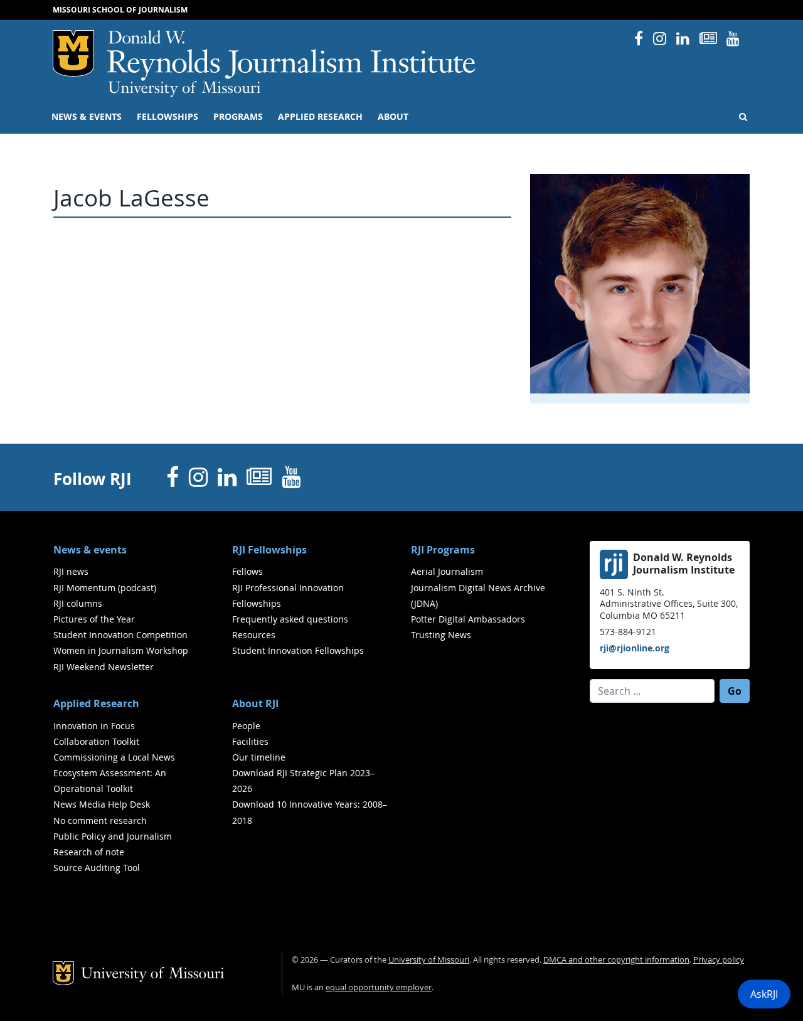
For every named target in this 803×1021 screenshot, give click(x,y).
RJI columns (77, 603)
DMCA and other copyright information (616, 959)
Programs (238, 116)
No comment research (100, 820)
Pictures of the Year (94, 619)
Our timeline (258, 757)
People (246, 726)
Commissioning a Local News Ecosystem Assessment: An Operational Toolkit (114, 772)
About (393, 116)
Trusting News (441, 635)
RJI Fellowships (269, 550)
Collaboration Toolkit (96, 741)
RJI (292, 55)
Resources (253, 635)
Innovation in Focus (94, 726)
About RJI (255, 703)
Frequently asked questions (290, 619)
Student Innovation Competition (120, 635)
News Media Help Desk (101, 804)
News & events (86, 116)
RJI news (70, 571)
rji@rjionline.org (634, 648)
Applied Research (320, 116)
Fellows (247, 571)
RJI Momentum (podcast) (104, 588)
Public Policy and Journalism (112, 836)
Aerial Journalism (447, 571)
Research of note (88, 852)
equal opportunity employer (379, 987)
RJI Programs (443, 550)
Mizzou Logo (73, 53)
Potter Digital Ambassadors (468, 619)
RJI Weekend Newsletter (103, 667)
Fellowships (167, 116)
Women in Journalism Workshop (120, 650)
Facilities (250, 741)
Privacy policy (718, 959)
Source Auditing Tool (96, 868)
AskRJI (764, 994)
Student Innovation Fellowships (298, 650)
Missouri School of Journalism (120, 9)
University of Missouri (184, 89)
